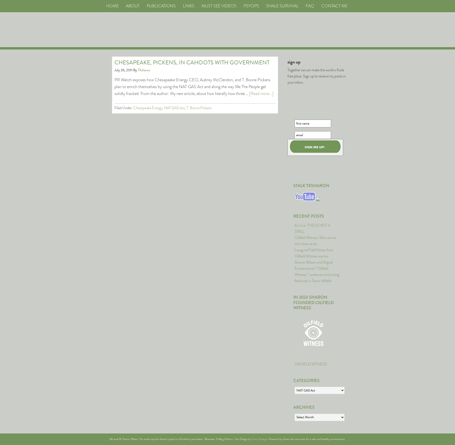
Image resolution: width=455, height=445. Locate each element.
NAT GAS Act (174, 108)
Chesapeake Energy (147, 108)
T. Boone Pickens (199, 108)
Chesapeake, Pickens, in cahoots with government (191, 62)
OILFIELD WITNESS (311, 364)
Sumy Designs (260, 439)
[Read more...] (261, 93)
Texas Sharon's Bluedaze (272, 30)
